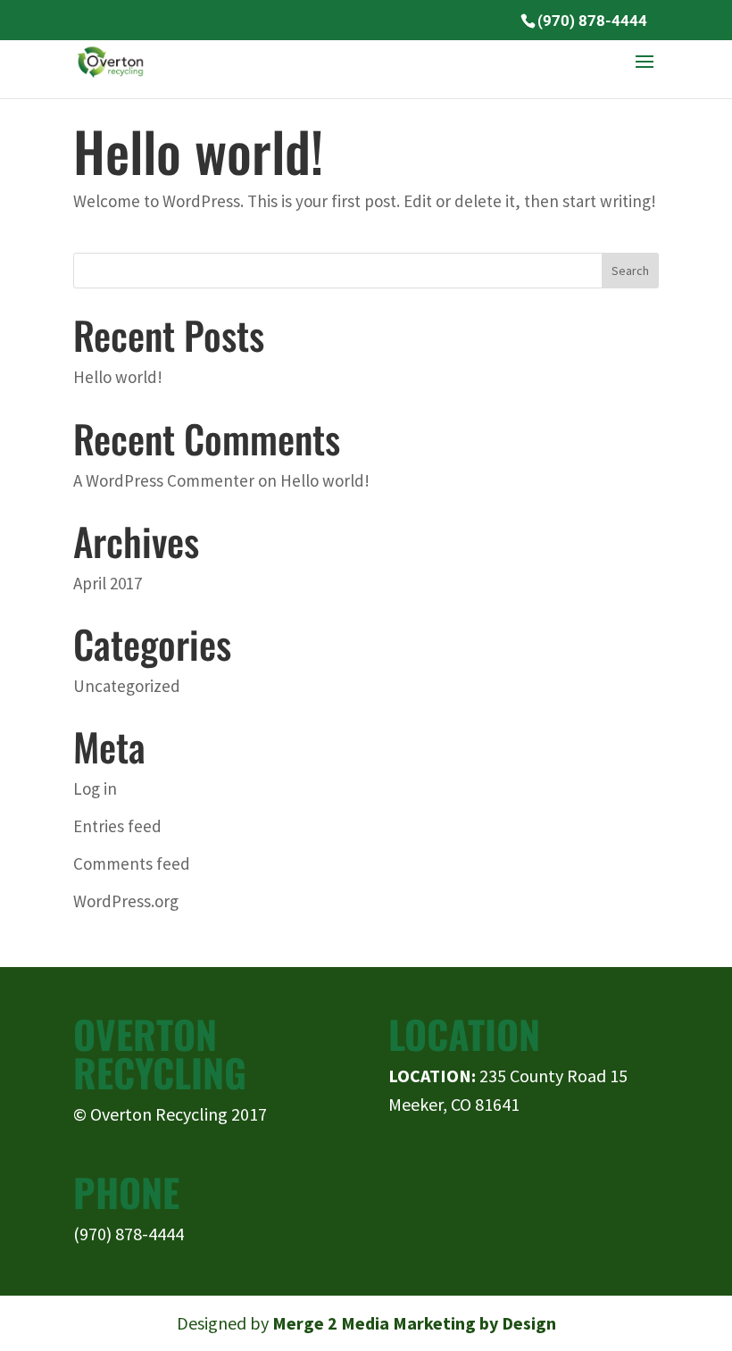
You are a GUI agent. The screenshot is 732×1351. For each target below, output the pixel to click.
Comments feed (131, 863)
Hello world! (198, 150)
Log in (95, 788)
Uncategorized (126, 685)
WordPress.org (126, 901)
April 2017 (107, 583)
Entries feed (117, 826)
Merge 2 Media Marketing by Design (414, 1323)
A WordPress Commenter (163, 480)
